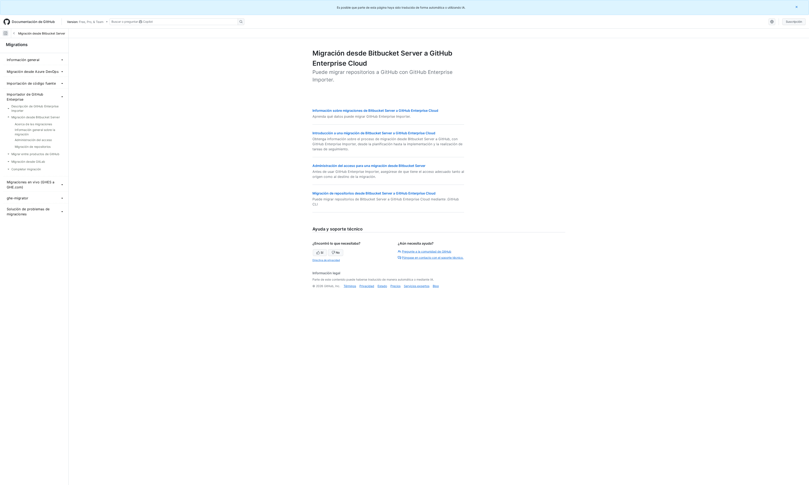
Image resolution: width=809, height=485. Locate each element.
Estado (382, 286)
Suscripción (794, 21)
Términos (350, 286)
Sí (322, 252)
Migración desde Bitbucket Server (41, 33)
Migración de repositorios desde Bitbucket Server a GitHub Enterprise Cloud (373, 193)
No (338, 252)
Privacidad (366, 286)
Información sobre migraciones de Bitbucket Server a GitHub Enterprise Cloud (375, 110)
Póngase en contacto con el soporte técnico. (432, 257)
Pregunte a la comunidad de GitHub (426, 251)
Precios (395, 286)
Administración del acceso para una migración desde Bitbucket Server (368, 166)
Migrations (17, 44)
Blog (436, 286)
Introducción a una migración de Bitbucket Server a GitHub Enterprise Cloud (373, 133)
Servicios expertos (416, 286)
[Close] (797, 6)
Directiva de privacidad (326, 260)
